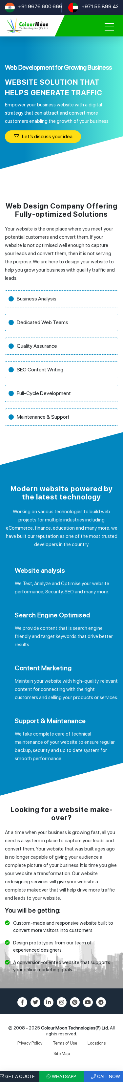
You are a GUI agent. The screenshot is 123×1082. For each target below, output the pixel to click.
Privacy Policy (29, 1043)
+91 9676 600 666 (40, 6)
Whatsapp (64, 1076)
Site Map (61, 1053)
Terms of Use (65, 1043)
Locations (97, 1043)
